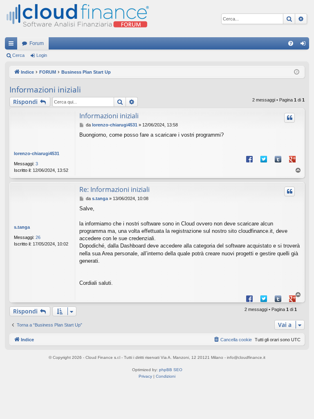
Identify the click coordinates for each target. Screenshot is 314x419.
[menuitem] (291, 43)
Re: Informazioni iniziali (114, 189)
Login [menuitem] (304, 45)
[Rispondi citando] (289, 118)
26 (38, 237)
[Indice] (77, 18)
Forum (36, 43)
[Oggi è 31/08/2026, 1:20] (296, 72)
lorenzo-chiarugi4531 (36, 153)
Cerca (18, 55)
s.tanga (22, 227)
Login (41, 55)
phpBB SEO (170, 369)
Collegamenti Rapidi (12, 45)
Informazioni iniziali (45, 89)
